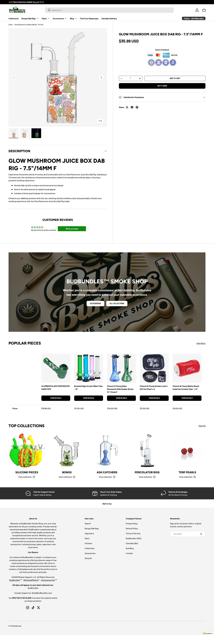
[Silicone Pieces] (27, 450)
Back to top (107, 504)
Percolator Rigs (147, 472)
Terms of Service (133, 533)
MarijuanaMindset (31, 580)
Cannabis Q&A (132, 543)
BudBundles (14, 580)
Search (88, 523)
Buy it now (162, 86)
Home (10, 24)
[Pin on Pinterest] (136, 107)
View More (200, 343)
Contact (129, 553)
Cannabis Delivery (109, 18)
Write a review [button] (72, 228)
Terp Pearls (187, 472)
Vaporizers (89, 533)
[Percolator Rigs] (147, 450)
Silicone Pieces (26, 472)
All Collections (117, 303)
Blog (72, 18)
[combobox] (109, 10)
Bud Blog (130, 548)
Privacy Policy (132, 523)
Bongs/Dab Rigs (29, 18)
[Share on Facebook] (132, 107)
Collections (14, 18)
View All (202, 426)
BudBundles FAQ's (133, 538)
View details (55, 398)
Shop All (88, 558)
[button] (204, 10)
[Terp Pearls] (187, 450)
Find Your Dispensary (89, 18)
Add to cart (175, 78)
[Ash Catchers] (107, 450)
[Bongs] (67, 450)
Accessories (58, 18)
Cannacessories (48, 580)
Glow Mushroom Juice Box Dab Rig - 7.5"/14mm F (29, 24)
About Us (31, 2)
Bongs (67, 472)
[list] (58, 77)
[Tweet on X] (127, 107)
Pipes (44, 18)
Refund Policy (132, 528)
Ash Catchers (107, 472)
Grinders (88, 543)
